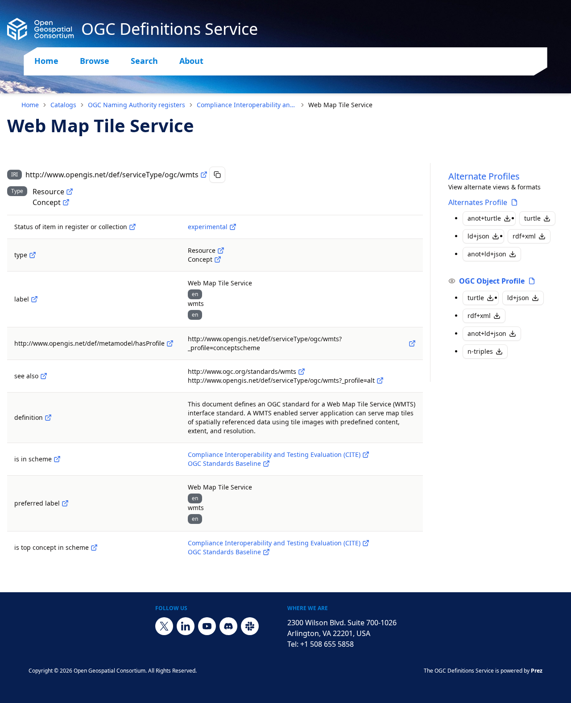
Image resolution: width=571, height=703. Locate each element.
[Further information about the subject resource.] (43, 376)
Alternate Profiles (484, 176)
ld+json (478, 236)
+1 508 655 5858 (327, 644)
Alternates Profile (477, 202)
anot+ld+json (487, 254)
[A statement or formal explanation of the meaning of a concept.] (48, 417)
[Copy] (217, 175)
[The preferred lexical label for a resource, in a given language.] (65, 503)
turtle (532, 218)
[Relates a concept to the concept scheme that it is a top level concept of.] (94, 547)
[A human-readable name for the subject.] (34, 299)
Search (144, 60)
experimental (208, 226)
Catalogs (63, 104)
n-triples (480, 351)
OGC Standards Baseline (224, 463)
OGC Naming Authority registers (136, 104)
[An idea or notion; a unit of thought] (66, 202)
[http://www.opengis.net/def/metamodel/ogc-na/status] (132, 226)
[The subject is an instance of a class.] (32, 255)
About (191, 60)
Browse (94, 60)
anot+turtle (484, 218)
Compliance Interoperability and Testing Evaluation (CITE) (247, 104)
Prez (536, 670)
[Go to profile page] (514, 202)
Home (46, 60)
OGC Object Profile (492, 281)
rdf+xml (524, 236)
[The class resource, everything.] (69, 191)
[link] (340, 104)
